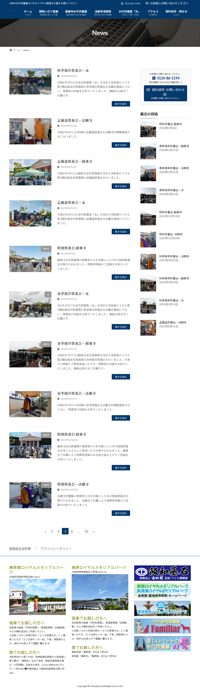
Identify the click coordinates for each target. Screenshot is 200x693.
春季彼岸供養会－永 (73, 293)
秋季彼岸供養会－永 (73, 70)
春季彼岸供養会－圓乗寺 (76, 343)
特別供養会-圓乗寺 (71, 248)
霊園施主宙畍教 (20, 548)
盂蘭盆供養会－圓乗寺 (74, 161)
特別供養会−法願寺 (73, 484)
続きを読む (121, 104)
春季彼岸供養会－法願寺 (76, 393)
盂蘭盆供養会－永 (71, 202)
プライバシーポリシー (56, 548)
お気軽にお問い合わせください (169, 3)
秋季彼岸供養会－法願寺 (174, 256)
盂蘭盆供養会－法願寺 (74, 120)
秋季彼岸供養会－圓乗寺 (174, 278)
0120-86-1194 (132, 3)
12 (86, 531)
